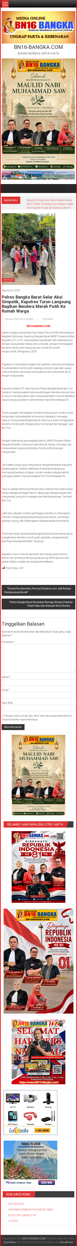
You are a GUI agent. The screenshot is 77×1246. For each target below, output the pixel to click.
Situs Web (7, 702)
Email (6, 689)
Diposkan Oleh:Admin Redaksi (19, 319)
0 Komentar (47, 319)
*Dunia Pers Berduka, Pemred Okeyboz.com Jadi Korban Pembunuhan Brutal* (37, 590)
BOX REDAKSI (16, 1203)
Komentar (8, 641)
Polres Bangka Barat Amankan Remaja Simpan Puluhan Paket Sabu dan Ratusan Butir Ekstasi (41, 604)
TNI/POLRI (8, 280)
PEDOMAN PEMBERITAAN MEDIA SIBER (30, 1209)
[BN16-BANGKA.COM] (6, 188)
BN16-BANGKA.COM (38, 47)
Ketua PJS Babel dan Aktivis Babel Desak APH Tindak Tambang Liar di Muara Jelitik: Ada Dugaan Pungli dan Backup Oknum (50, 204)
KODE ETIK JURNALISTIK (22, 1215)
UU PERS (13, 1221)
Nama (6, 677)
